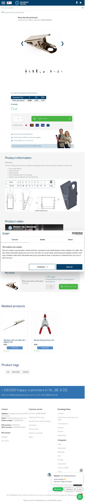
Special (60, 431)
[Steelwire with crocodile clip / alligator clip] (14, 324)
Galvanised (62, 448)
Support (61, 427)
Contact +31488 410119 (37, 413)
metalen (26, 372)
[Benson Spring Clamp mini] (45, 324)
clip (8, 372)
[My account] (77, 3)
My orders (5, 441)
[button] (26, 71)
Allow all (69, 267)
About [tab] (70, 239)
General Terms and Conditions (40, 421)
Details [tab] (42, 239)
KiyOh (31, 500)
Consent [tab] (15, 239)
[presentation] (22, 44)
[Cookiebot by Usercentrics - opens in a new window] (73, 233)
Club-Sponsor (63, 424)
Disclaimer (32, 425)
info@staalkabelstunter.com (21, 395)
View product (14, 347)
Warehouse (62, 435)
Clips (59, 444)
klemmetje (15, 372)
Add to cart (42, 119)
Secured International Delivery (13, 12)
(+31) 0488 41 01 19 (49, 395)
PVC (59, 456)
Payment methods (35, 433)
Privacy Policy (34, 429)
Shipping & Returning (36, 417)
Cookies (60, 413)
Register (5, 437)
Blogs (31, 437)
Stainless (61, 452)
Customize (41, 267)
